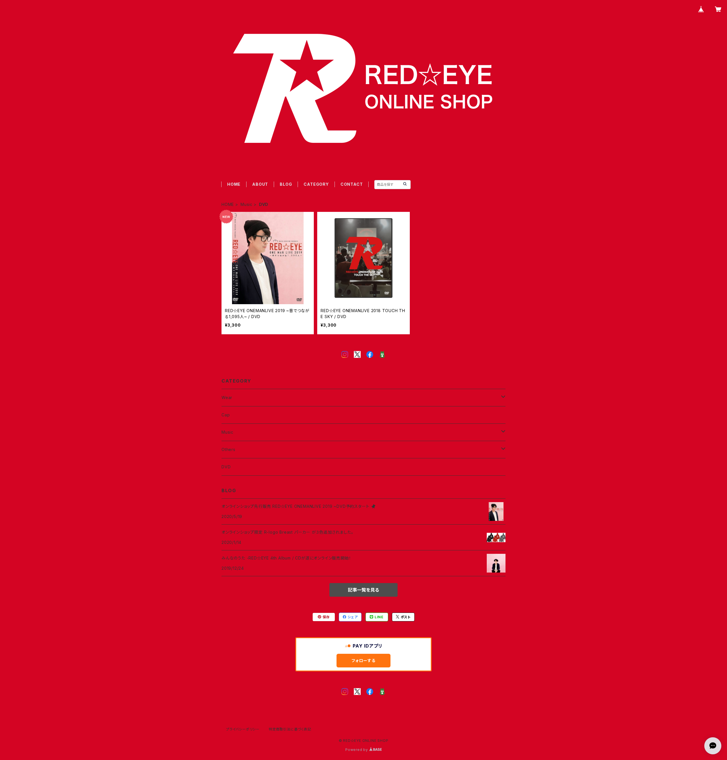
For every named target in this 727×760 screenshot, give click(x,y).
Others (228, 449)
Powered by (357, 750)
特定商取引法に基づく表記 (290, 729)
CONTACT (351, 184)
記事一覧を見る (363, 590)
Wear (227, 397)
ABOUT (260, 184)
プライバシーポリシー (243, 729)
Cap (226, 414)
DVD (226, 466)
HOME (234, 184)
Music (246, 204)
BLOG (286, 184)
